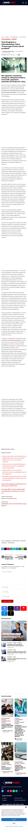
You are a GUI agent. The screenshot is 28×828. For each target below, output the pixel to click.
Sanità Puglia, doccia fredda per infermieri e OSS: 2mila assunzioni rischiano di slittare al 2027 (15, 645)
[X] (5, 791)
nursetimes (4, 542)
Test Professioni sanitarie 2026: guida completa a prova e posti (7, 726)
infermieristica (8, 540)
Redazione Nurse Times (8, 51)
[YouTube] (11, 791)
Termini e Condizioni (9, 826)
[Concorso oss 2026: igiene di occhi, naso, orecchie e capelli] (3, 658)
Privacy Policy (15, 826)
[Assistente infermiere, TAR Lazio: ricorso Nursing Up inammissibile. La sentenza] (14, 631)
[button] (26, 807)
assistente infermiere (15, 340)
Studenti (7, 36)
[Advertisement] (14, 21)
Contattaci (21, 826)
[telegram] (16, 791)
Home (2, 36)
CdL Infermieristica (14, 36)
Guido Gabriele (19, 738)
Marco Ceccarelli (15, 540)
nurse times (23, 540)
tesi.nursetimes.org (11, 498)
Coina (3, 540)
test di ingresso (11, 542)
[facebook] (2, 791)
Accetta (14, 819)
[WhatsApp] (14, 791)
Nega (14, 823)
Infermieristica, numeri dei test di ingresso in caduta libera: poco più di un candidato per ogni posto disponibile (14, 465)
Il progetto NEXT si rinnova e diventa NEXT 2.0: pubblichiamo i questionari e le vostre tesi (13, 491)
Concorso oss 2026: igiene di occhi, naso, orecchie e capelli (16, 659)
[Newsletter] (22, 791)
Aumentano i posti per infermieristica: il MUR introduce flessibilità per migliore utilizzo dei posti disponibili (14, 478)
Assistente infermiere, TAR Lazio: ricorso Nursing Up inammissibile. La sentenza (13, 636)
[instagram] (8, 791)
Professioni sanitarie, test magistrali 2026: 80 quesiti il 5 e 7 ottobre (20, 767)
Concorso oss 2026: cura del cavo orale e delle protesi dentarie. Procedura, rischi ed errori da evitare (16, 652)
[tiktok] (19, 791)
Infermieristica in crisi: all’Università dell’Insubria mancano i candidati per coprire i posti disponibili (14, 472)
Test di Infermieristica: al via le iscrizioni (6, 768)
